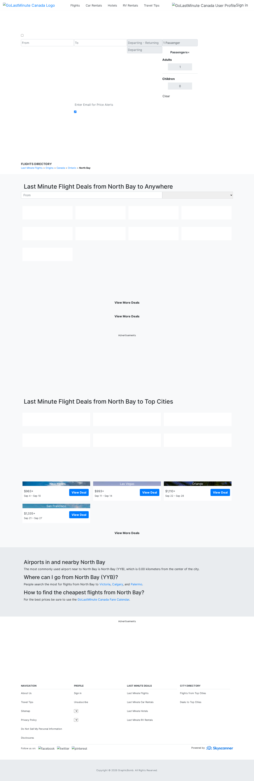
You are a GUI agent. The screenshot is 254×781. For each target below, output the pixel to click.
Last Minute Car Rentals (140, 702)
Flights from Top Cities (193, 693)
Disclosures (136, 135)
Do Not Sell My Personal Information (41, 728)
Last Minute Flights (138, 693)
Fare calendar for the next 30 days (45, 103)
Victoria (104, 584)
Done (191, 96)
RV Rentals (130, 5)
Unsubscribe (81, 702)
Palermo (136, 584)
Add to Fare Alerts (90, 112)
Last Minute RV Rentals (140, 720)
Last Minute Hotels (137, 711)
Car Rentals (94, 5)
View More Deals (127, 302)
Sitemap (25, 711)
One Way (30, 35)
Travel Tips (151, 5)
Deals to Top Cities (190, 702)
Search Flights (215, 69)
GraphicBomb (126, 770)
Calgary (117, 584)
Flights (75, 5)
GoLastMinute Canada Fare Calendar (103, 599)
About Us (26, 693)
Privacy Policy (118, 135)
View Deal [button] (79, 492)
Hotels (112, 5)
